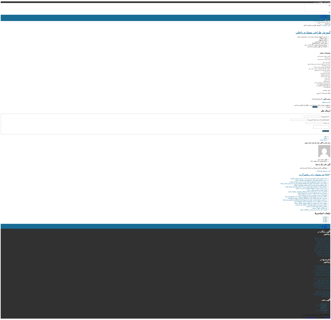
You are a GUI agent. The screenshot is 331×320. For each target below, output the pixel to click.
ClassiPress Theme (311, 318)
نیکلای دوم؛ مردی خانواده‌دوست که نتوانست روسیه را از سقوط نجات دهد (306, 196)
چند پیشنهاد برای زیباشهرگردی (312, 175)
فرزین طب (323, 308)
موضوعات (324, 226)
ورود (316, 2)
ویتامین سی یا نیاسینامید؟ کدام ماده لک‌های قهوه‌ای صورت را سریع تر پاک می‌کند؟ (303, 183)
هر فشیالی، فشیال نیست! (319, 208)
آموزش (324, 25)
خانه (329, 25)
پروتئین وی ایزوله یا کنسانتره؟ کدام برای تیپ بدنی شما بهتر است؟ (308, 181)
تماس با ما (324, 17)
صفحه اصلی (323, 15)
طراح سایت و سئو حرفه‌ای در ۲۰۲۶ (317, 190)
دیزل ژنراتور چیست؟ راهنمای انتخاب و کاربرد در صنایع (311, 188)
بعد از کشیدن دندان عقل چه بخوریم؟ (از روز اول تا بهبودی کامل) (308, 178)
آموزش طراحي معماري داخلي (313, 32)
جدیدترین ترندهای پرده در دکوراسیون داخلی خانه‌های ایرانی (310, 201)
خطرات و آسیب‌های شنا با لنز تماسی (316, 206)
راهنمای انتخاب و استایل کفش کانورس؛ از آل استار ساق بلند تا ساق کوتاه (306, 186)
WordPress (327, 318)
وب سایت (326, 123)
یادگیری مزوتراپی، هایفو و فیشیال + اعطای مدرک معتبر (311, 204)
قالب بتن (324, 310)
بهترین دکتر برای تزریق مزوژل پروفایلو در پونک (313, 209)
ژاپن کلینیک (323, 307)
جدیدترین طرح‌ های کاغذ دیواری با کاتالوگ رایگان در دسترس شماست (307, 198)
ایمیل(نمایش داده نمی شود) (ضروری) (318, 119)
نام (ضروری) (325, 116)
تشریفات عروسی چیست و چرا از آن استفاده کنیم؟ (312, 195)
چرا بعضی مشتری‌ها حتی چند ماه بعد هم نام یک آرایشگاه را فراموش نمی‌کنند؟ (305, 199)
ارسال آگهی (327, 20)
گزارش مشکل (326, 102)
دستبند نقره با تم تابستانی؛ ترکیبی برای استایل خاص (312, 193)
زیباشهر (324, 305)
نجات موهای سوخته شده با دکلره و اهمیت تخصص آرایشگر (310, 185)
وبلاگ (325, 228)
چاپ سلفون (323, 303)
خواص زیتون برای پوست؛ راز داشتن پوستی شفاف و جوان (310, 203)
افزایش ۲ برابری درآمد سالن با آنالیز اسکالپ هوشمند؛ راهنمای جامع (307, 191)
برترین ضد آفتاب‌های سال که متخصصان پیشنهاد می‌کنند (311, 180)
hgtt (319, 159)
